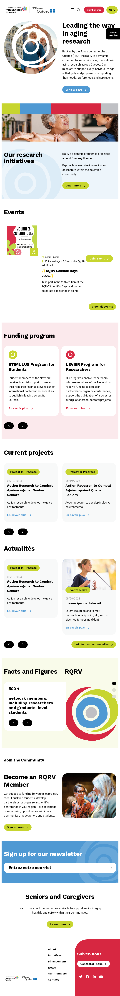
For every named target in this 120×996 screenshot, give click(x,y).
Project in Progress (23, 471)
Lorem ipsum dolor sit (83, 603)
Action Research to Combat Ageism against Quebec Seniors (30, 490)
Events (73, 590)
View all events (102, 306)
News (83, 590)
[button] (23, 425)
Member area (94, 10)
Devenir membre (113, 34)
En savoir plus (17, 514)
